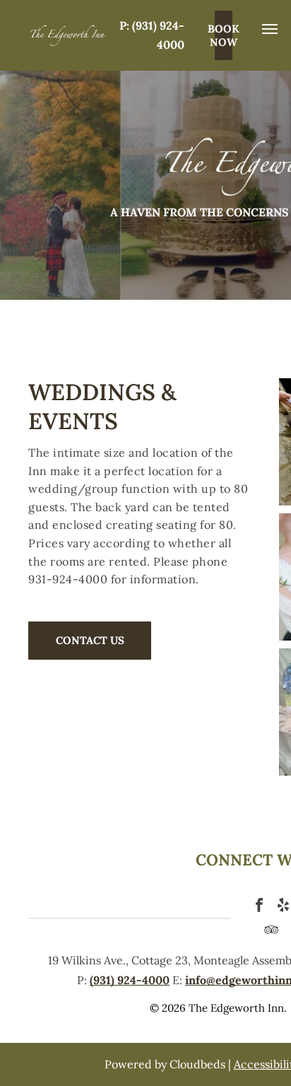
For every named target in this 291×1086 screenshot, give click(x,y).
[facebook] (259, 906)
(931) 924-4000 (130, 980)
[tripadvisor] (271, 931)
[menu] (270, 29)
